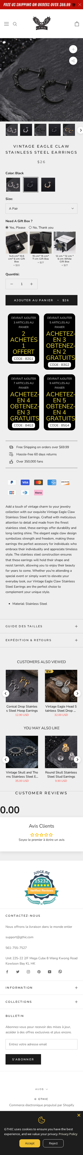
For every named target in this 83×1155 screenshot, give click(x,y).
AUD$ (39, 1089)
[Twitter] (17, 971)
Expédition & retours (28, 640)
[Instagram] (28, 971)
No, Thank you (43, 227)
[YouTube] (49, 971)
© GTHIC (41, 1099)
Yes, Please (17, 227)
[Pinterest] (39, 971)
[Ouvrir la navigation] (6, 23)
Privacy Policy (68, 1134)
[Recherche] (15, 24)
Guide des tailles (24, 626)
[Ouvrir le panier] (77, 24)
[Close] (79, 1115)
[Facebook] (7, 971)
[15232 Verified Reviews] (41, 906)
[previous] (5, 693)
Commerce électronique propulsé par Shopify (41, 1105)
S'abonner (23, 1059)
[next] (77, 693)
